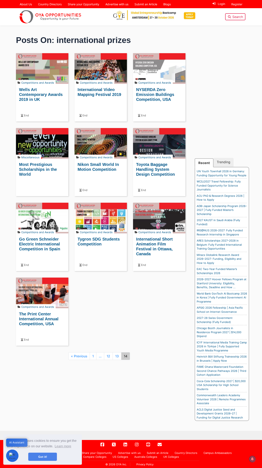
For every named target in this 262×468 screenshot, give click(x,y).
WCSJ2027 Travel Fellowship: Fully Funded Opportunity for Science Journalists (219, 185)
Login (221, 4)
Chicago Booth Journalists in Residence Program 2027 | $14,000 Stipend (219, 332)
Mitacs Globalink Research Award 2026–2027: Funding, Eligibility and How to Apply (219, 258)
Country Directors (50, 4)
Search (237, 17)
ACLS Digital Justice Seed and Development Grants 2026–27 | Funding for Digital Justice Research (220, 413)
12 (108, 356)
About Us (26, 4)
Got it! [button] (42, 456)
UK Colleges (171, 456)
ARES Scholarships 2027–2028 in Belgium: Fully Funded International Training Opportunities (219, 244)
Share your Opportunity (83, 4)
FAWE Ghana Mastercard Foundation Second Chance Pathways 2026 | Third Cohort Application (221, 370)
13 (117, 356)
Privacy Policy (145, 464)
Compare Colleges (94, 456)
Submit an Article (145, 4)
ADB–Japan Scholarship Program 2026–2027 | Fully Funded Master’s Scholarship (222, 210)
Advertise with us (116, 4)
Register (236, 4)
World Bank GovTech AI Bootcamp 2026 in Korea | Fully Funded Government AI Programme (222, 297)
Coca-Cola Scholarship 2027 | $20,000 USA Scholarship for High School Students (221, 385)
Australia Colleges (145, 456)
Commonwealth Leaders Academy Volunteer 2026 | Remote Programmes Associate (221, 399)
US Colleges (120, 456)
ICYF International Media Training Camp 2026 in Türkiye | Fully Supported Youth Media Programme (222, 346)
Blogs (167, 4)
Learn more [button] (63, 446)
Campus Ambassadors (217, 452)
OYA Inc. (121, 464)
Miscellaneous (30, 157)
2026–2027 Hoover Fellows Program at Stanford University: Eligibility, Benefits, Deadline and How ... (221, 283)
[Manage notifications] (252, 459)
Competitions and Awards (37, 82)
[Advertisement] (222, 96)
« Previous (79, 356)
